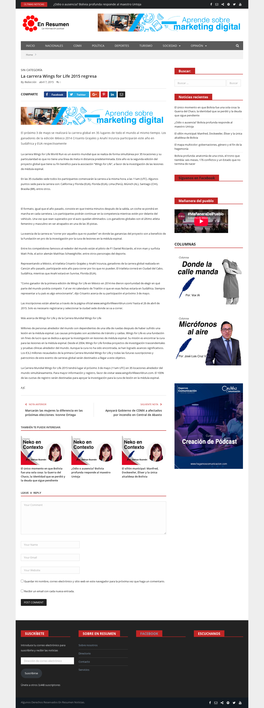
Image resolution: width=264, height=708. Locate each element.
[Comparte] (223, 4)
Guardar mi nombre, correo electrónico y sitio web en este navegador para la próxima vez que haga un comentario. (94, 581)
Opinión (197, 46)
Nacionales (54, 46)
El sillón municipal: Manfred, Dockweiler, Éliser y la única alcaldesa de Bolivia (140, 472)
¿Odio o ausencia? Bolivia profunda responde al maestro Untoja (97, 4)
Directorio (85, 653)
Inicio (30, 46)
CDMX (77, 46)
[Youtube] (240, 4)
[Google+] (94, 94)
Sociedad (170, 46)
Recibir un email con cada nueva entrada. (49, 591)
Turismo (145, 46)
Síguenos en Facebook (197, 178)
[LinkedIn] (113, 94)
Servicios (84, 670)
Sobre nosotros (88, 645)
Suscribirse (31, 673)
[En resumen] (47, 22)
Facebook (149, 633)
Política (98, 46)
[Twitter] (234, 4)
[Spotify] (228, 4)
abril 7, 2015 (46, 82)
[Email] (121, 94)
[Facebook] (211, 4)
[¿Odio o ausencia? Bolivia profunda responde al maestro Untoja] (93, 450)
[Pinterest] (104, 94)
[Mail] (217, 4)
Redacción (31, 82)
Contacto (84, 662)
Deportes (122, 46)
